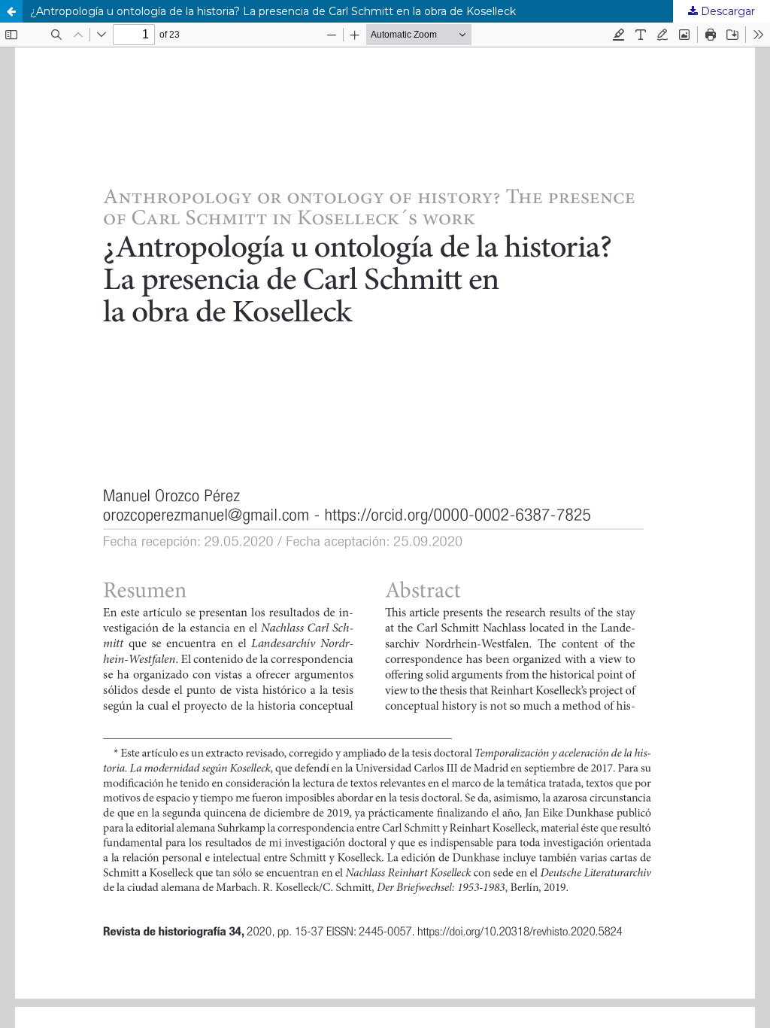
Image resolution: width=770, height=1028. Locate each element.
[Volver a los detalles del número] (11, 11)
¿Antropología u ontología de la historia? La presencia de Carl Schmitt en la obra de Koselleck (273, 11)
